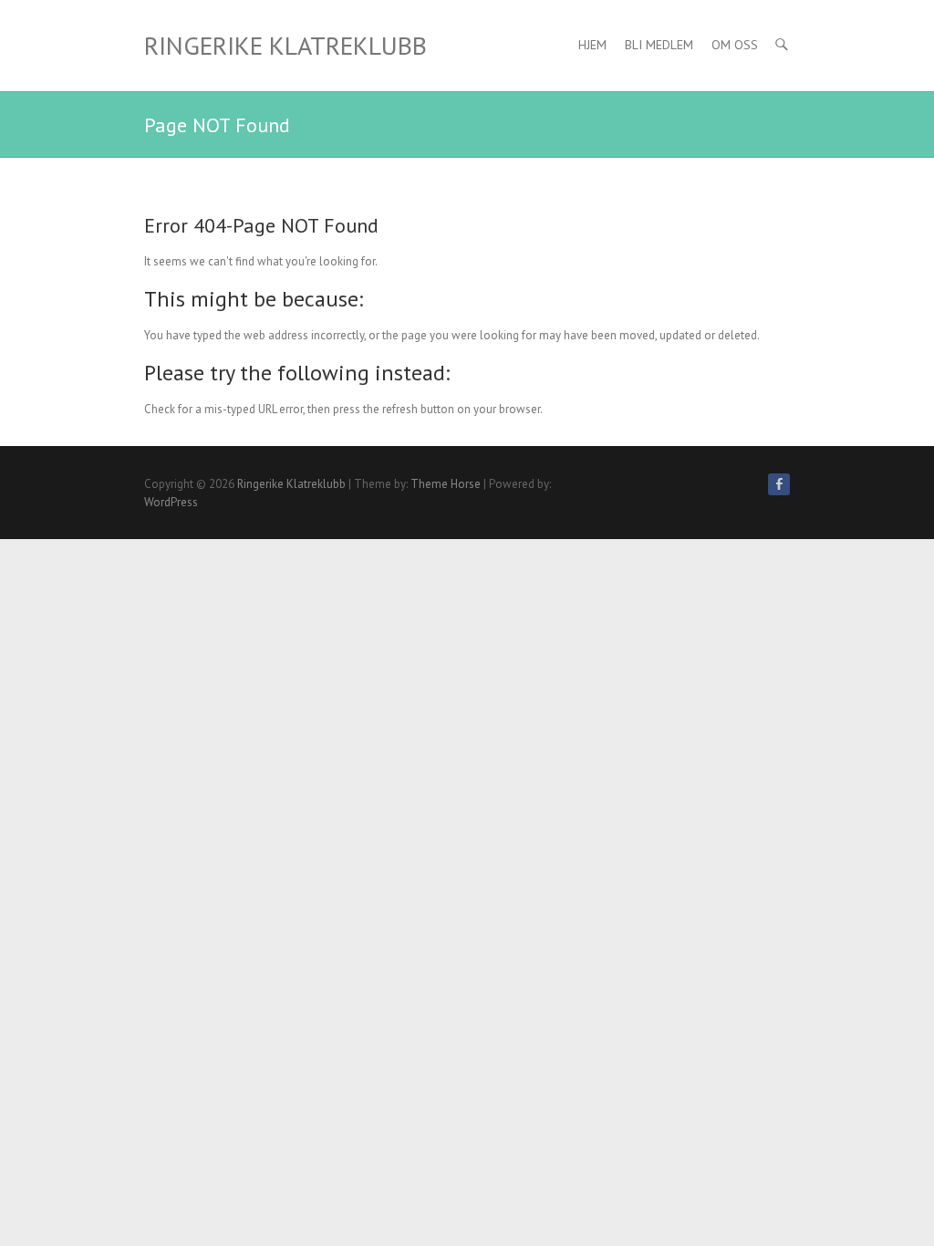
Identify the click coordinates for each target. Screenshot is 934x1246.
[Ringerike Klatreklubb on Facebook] (779, 484)
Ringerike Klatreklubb (285, 45)
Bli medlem (659, 44)
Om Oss (734, 44)
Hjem (592, 44)
